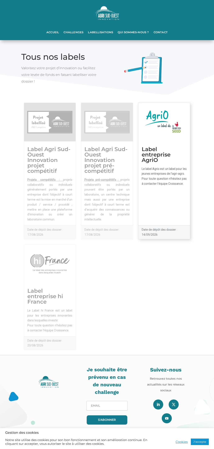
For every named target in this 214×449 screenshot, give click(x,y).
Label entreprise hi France (45, 296)
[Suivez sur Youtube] (167, 418)
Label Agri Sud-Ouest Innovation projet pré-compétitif (105, 160)
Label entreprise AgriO (156, 154)
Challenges (73, 32)
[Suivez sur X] (174, 404)
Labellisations (100, 32)
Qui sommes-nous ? (133, 32)
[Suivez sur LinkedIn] (158, 404)
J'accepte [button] (199, 441)
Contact (161, 32)
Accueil (52, 32)
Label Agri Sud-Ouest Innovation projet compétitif (48, 160)
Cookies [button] (182, 442)
